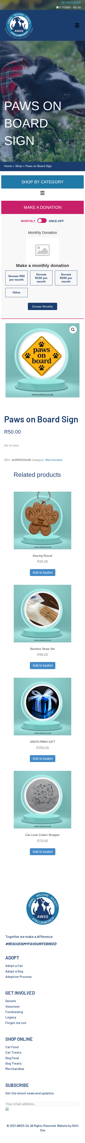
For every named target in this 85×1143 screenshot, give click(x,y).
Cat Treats (13, 1052)
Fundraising (14, 1012)
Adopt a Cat (14, 966)
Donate (10, 1001)
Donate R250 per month (66, 278)
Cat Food (12, 1047)
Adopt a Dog (14, 971)
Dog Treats (13, 1063)
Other (16, 292)
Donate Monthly (42, 306)
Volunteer (12, 1006)
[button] (73, 329)
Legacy (10, 1017)
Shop (18, 166)
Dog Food (12, 1058)
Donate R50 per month (16, 277)
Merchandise (53, 460)
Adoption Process (18, 976)
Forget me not (15, 1023)
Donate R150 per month (41, 278)
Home (8, 166)
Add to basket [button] (43, 572)
